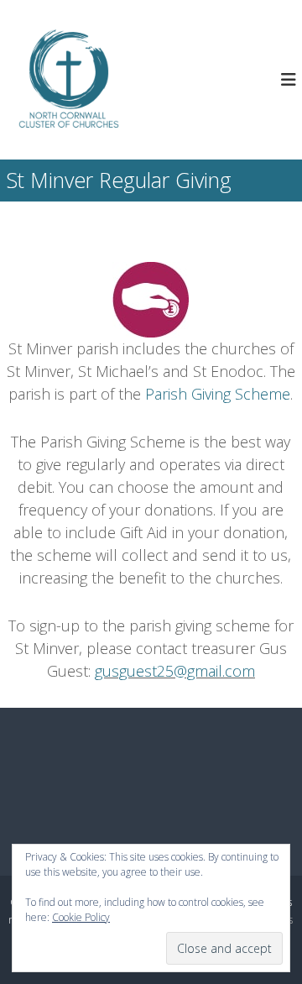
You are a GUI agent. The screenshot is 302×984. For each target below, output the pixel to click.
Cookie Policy (81, 917)
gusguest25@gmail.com (175, 671)
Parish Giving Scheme (217, 394)
